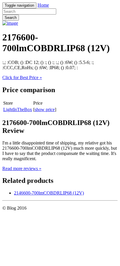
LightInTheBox (17, 109)
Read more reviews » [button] (21, 168)
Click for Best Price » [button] (22, 77)
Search (11, 17)
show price (45, 109)
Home (43, 5)
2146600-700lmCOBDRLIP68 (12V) (49, 192)
